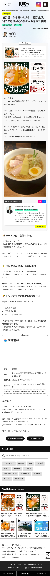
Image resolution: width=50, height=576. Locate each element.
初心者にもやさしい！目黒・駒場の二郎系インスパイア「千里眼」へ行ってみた (11, 515)
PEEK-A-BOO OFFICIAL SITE (16, 564)
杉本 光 (6, 468)
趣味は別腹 (15, 545)
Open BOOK (15, 557)
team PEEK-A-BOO (10, 474)
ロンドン (28, 468)
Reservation (40, 226)
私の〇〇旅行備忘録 (36, 548)
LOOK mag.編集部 (42, 28)
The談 (20, 551)
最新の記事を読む (16, 438)
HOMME (21, 463)
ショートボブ (9, 463)
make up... (34, 554)
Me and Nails (23, 554)
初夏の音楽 (19, 479)
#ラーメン (18, 25)
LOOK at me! (29, 551)
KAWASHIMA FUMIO (34, 564)
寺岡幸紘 (17, 468)
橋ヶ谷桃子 (25, 474)
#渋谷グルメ (7, 25)
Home (4, 10)
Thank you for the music (8, 551)
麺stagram (10, 10)
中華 (30, 463)
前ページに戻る (36, 438)
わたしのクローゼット (9, 554)
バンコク (7, 479)
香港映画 (36, 474)
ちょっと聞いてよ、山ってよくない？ (14, 548)
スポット (5, 557)
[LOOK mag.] (25, 4)
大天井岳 (39, 463)
